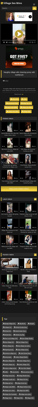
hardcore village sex (10, 353)
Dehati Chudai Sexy (21, 327)
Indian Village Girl (10, 360)
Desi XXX (15, 99)
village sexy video (13, 111)
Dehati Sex (8, 334)
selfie (24, 99)
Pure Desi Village (25, 368)
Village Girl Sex (23, 379)
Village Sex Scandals (10, 394)
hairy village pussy (23, 349)
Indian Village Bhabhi (21, 357)
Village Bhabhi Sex (24, 375)
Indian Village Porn (24, 360)
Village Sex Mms (12, 3)
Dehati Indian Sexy (20, 331)
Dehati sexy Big (19, 334)
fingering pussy (9, 349)
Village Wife (27, 111)
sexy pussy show (12, 103)
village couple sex (10, 379)
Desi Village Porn (23, 342)
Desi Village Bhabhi (27, 338)
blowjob (32, 323)
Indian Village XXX (24, 364)
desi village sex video (24, 346)
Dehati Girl (8, 331)
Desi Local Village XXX (11, 338)
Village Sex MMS (27, 107)
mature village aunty (10, 368)
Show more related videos (19, 189)
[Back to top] (32, 401)
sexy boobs (15, 372)
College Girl (8, 327)
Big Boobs (22, 323)
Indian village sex (9, 364)
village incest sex (22, 383)
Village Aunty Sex (9, 375)
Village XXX (30, 398)
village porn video (10, 390)
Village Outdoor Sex (24, 386)
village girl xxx (27, 103)
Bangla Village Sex (10, 323)
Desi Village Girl (9, 342)
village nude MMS (12, 107)
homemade (8, 357)
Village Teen (8, 398)
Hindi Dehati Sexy (25, 353)
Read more (18, 94)
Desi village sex (9, 346)
